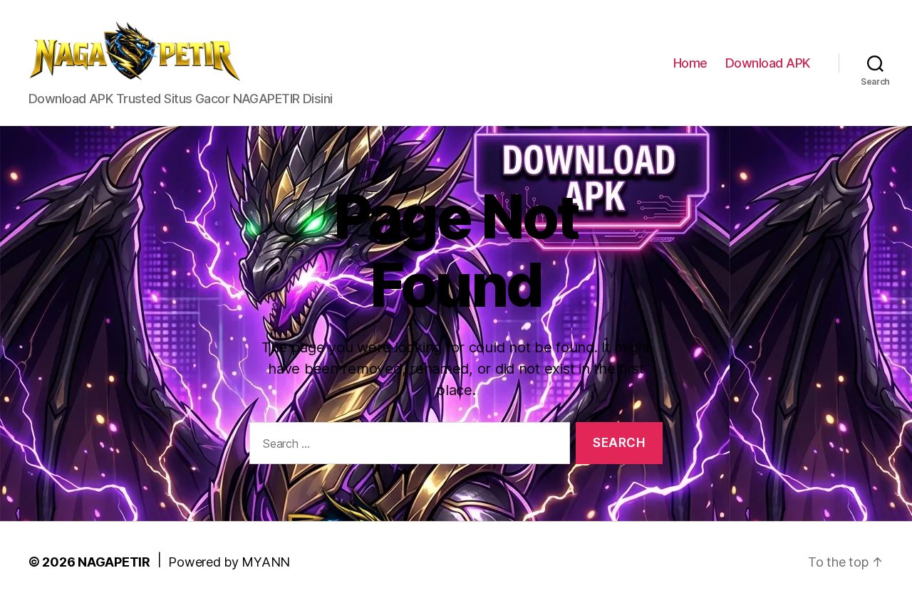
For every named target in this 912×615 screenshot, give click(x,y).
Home (690, 63)
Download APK (767, 63)
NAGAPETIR (114, 561)
